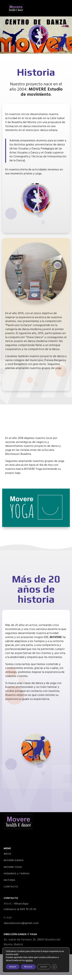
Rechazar (28, 966)
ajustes (29, 960)
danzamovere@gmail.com (21, 923)
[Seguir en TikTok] (16, 838)
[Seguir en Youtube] (23, 838)
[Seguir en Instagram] (9, 838)
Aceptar (12, 966)
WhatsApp (21, 903)
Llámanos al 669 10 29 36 (20, 909)
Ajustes (43, 966)
